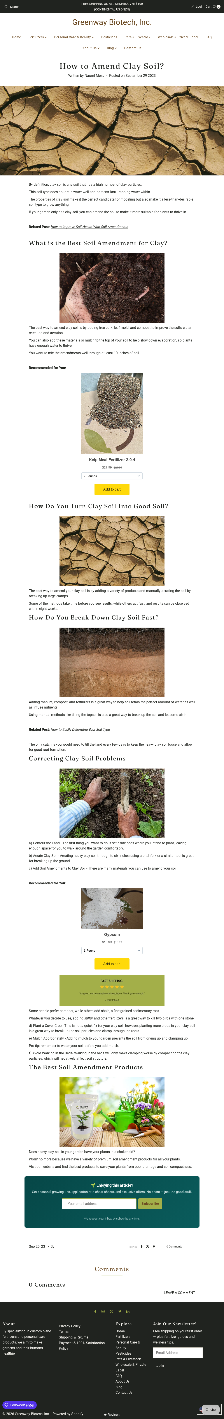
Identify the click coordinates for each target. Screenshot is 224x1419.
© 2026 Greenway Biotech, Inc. (26, 1414)
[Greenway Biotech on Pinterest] (120, 1311)
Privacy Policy (69, 1326)
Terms (63, 1332)
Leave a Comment (179, 1293)
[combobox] (37, 6)
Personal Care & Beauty (73, 37)
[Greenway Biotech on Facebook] (95, 1311)
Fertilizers (36, 37)
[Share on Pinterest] (154, 1246)
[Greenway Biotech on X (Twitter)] (111, 1311)
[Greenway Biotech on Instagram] (103, 1311)
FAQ (209, 37)
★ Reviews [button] (112, 1415)
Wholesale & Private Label (178, 37)
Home (16, 37)
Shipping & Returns (73, 1337)
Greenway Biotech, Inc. (112, 22)
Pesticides (109, 37)
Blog (111, 48)
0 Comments (174, 1246)
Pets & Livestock (137, 37)
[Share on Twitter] (148, 1246)
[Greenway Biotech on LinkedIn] (128, 1311)
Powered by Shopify (67, 1414)
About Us (90, 48)
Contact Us (133, 48)
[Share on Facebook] (142, 1246)
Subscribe (150, 1203)
